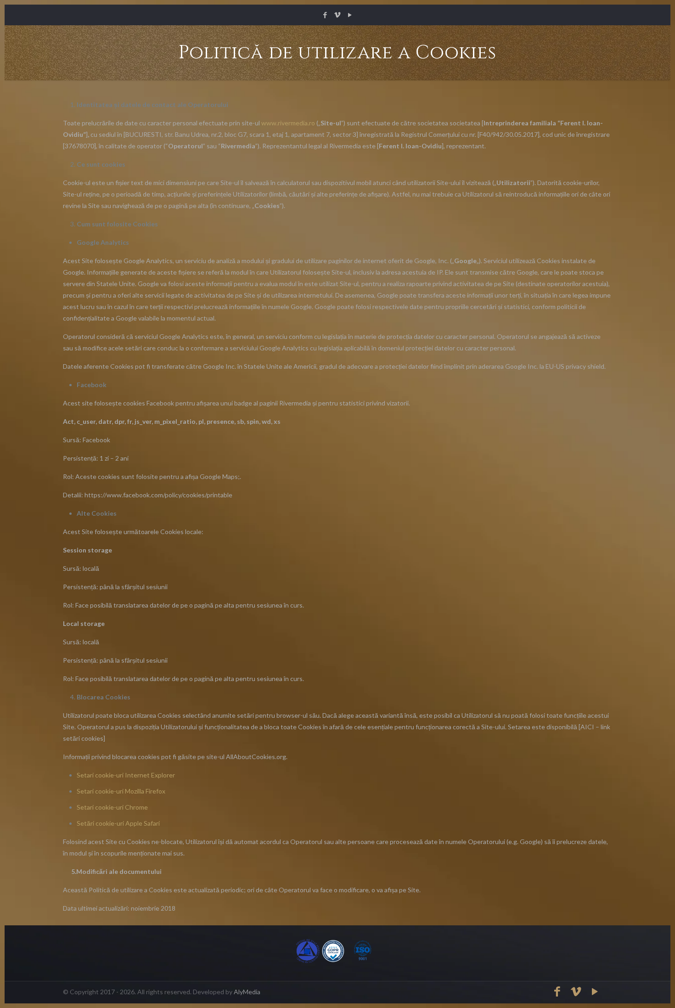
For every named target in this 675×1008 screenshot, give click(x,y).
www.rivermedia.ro (288, 123)
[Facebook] (325, 15)
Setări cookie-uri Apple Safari (118, 823)
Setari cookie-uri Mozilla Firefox (121, 791)
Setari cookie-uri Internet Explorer (126, 775)
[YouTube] (350, 15)
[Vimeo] (338, 15)
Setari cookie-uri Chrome (112, 807)
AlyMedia (247, 992)
